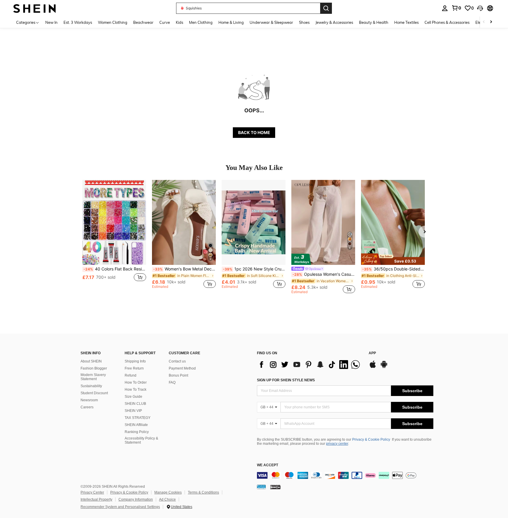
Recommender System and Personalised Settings (120, 507)
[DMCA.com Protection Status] (275, 487)
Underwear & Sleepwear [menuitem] (271, 22)
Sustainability (91, 386)
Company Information (135, 499)
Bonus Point (178, 375)
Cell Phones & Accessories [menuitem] (447, 22)
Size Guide (133, 397)
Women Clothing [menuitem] (112, 22)
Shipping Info (135, 361)
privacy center (337, 444)
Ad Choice (167, 499)
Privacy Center (92, 492)
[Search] (326, 8)
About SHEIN (91, 361)
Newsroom (89, 400)
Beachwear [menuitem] (143, 22)
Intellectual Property (96, 499)
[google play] (384, 367)
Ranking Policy (137, 432)
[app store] (373, 367)
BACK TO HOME (254, 132)
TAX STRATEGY (138, 418)
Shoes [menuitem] (304, 22)
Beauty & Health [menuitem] (373, 22)
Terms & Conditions (203, 492)
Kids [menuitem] (179, 22)
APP (372, 353)
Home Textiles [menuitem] (406, 22)
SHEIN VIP (133, 411)
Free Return (134, 368)
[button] (480, 8)
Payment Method (182, 368)
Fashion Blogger (94, 368)
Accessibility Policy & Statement (141, 440)
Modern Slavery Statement (93, 377)
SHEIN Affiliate (136, 425)
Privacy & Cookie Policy (371, 439)
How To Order (136, 382)
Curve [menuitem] (164, 22)
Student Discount (94, 393)
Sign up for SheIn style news (286, 380)
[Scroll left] (484, 22)
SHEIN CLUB (135, 404)
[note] (393, 259)
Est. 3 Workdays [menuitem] (77, 22)
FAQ (172, 382)
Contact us (177, 361)
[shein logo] (34, 8)
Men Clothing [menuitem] (201, 22)
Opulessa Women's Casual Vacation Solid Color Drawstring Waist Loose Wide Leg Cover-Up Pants (324, 274)
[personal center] (444, 8)
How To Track (135, 389)
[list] (310, 364)
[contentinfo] (345, 475)
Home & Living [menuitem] (231, 22)
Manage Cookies (168, 492)
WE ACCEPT (267, 465)
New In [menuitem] (51, 22)
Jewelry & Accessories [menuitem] (334, 22)
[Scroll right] (491, 22)
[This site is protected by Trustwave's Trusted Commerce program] (261, 487)
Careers (87, 407)
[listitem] (114, 237)
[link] (456, 7)
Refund (130, 375)
